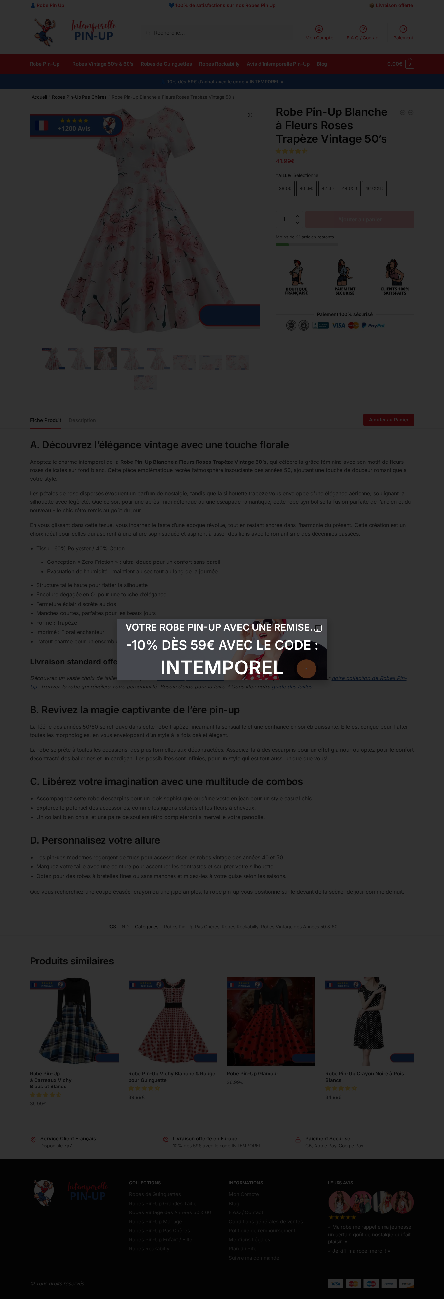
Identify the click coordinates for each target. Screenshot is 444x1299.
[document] (222, 649)
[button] (318, 628)
